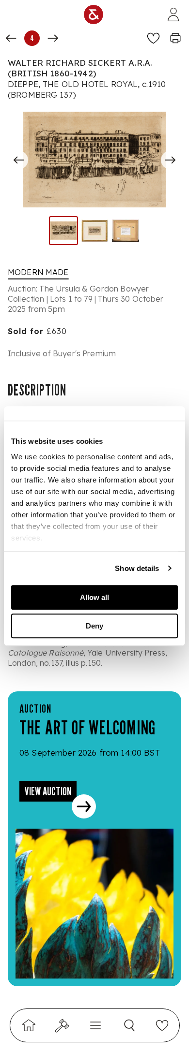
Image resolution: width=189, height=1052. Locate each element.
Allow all (94, 597)
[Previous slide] (19, 160)
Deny (94, 626)
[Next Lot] (52, 38)
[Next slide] (170, 160)
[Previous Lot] (11, 38)
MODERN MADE (38, 272)
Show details (137, 568)
